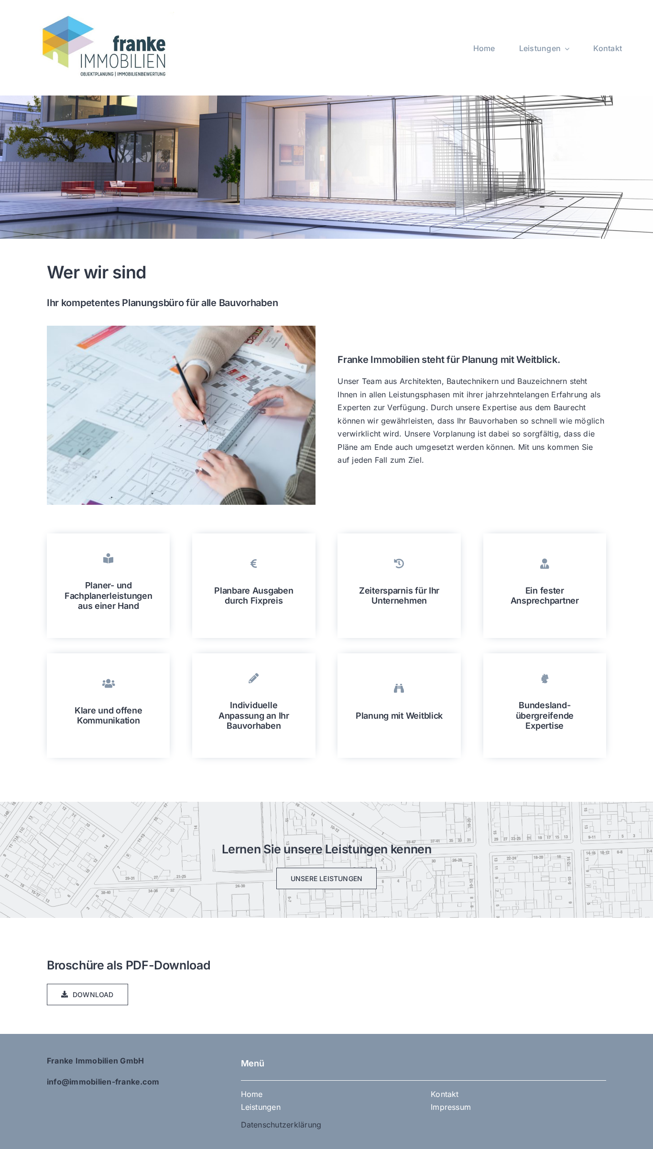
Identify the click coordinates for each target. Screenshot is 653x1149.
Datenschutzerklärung (281, 1124)
